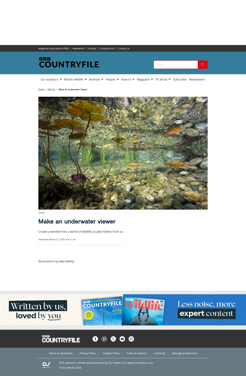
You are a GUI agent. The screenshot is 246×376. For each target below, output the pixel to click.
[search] (202, 65)
